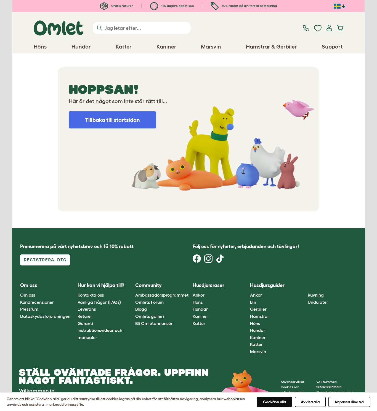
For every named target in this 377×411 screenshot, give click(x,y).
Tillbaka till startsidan (112, 120)
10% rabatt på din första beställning (249, 5)
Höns (198, 302)
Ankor (199, 294)
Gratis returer (121, 5)
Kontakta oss (91, 294)
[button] (303, 285)
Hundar (200, 309)
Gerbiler (258, 309)
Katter (199, 323)
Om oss (27, 294)
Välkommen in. (37, 391)
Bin (253, 302)
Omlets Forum (149, 302)
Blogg (141, 309)
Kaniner (200, 316)
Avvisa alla (310, 402)
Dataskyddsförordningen (45, 316)
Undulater (318, 302)
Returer (85, 316)
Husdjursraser (208, 285)
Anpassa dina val (349, 402)
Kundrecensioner (37, 302)
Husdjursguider (267, 285)
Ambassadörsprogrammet (162, 294)
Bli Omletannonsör (153, 323)
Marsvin (258, 351)
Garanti (85, 323)
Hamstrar (259, 316)
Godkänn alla (274, 402)
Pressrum (29, 309)
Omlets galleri (149, 316)
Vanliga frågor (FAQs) (99, 302)
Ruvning (316, 294)
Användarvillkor (292, 381)
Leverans (87, 309)
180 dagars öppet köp (177, 5)
